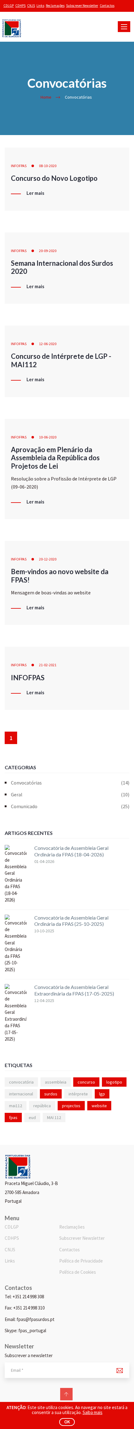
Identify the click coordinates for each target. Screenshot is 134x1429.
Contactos (107, 5)
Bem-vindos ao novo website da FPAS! (59, 575)
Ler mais (35, 193)
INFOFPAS (18, 165)
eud (32, 1117)
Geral (70, 794)
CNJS (31, 5)
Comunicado (70, 806)
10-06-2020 (47, 437)
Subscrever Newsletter (82, 5)
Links (40, 5)
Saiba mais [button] (93, 1412)
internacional (21, 1094)
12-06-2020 (47, 343)
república (42, 1105)
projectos (71, 1105)
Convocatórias (70, 783)
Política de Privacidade (81, 1261)
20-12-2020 (47, 559)
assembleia (55, 1082)
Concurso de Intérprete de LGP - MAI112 (61, 360)
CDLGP (8, 5)
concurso (86, 1082)
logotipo (114, 1082)
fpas (13, 1117)
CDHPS (20, 5)
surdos (50, 1094)
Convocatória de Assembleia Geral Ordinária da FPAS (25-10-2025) (71, 921)
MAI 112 (54, 1117)
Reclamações (55, 5)
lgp (102, 1094)
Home (46, 97)
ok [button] (67, 1422)
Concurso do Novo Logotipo (54, 178)
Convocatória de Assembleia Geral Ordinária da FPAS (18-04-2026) (71, 851)
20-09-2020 (47, 250)
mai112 (15, 1105)
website (99, 1105)
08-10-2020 (47, 165)
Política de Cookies (77, 1272)
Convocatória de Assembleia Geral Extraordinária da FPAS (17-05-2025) (74, 990)
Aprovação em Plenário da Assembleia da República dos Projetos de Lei (55, 457)
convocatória (21, 1082)
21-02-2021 (47, 665)
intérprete (78, 1094)
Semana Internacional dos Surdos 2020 (62, 267)
